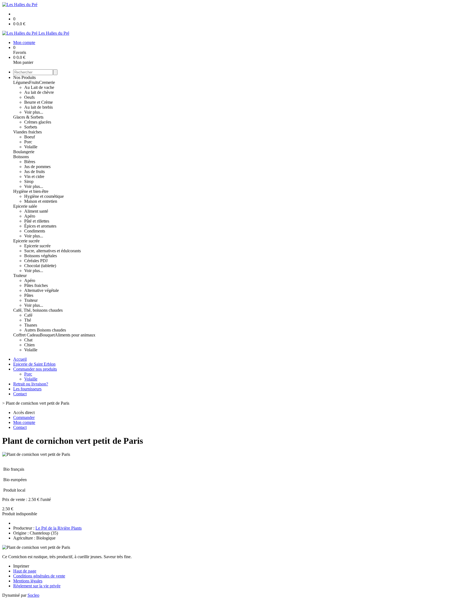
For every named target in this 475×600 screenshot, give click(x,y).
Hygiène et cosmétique (44, 196)
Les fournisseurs (27, 389)
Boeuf (29, 137)
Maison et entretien (40, 201)
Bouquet (47, 335)
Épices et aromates (40, 226)
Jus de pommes (37, 166)
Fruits (34, 82)
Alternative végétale (41, 290)
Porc (28, 141)
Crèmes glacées (37, 122)
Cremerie (47, 82)
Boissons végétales (40, 255)
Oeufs (29, 97)
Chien (29, 345)
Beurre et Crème (38, 102)
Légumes (21, 82)
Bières (29, 161)
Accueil (20, 359)
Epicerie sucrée (26, 241)
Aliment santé (36, 211)
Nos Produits (24, 77)
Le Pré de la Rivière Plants (58, 528)
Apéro (29, 216)
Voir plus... (33, 112)
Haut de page (24, 571)
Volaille (30, 146)
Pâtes (28, 295)
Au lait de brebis (38, 107)
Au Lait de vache (39, 87)
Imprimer (21, 566)
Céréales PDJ (36, 260)
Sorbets (30, 127)
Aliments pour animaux (75, 335)
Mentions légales (27, 581)
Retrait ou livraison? (30, 384)
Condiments (34, 231)
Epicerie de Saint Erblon (34, 364)
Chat (28, 340)
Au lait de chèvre (39, 92)
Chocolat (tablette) (40, 265)
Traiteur (20, 275)
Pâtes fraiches (36, 285)
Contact (20, 393)
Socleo (33, 595)
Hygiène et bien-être (30, 191)
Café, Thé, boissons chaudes (38, 310)
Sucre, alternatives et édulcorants (52, 250)
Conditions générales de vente (39, 576)
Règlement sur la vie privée (36, 585)
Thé (27, 320)
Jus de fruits (34, 171)
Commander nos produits (35, 369)
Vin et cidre (34, 176)
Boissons (21, 156)
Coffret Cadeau (26, 335)
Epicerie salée (25, 206)
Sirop (29, 181)
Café (28, 315)
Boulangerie (23, 151)
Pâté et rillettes (36, 221)
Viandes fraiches (27, 132)
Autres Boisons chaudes (45, 330)
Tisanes (30, 325)
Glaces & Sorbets (28, 117)
